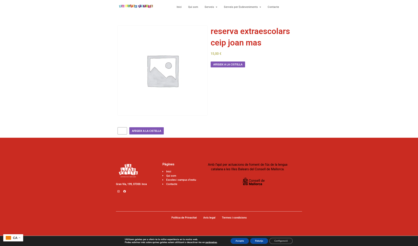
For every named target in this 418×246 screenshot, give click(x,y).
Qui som (193, 7)
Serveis (209, 7)
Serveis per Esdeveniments (241, 7)
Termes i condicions (234, 217)
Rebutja (259, 240)
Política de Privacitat (184, 217)
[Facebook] (124, 191)
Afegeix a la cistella (227, 64)
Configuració (281, 240)
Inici (179, 7)
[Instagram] (118, 191)
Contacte (273, 7)
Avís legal (209, 217)
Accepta (239, 240)
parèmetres (211, 242)
